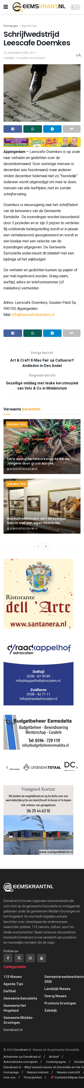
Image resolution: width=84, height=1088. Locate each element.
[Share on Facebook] (13, 129)
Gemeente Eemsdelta (20, 998)
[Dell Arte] (39, 593)
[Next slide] (77, 767)
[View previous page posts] (38, 546)
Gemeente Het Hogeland (15, 1008)
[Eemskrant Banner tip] (42, 141)
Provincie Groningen (60, 1003)
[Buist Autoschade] (39, 670)
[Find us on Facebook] (8, 958)
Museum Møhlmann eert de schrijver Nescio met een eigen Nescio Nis (36, 520)
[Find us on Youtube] (41, 958)
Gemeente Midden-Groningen (19, 1020)
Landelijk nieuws (57, 988)
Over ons (9, 1077)
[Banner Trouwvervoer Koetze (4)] (39, 819)
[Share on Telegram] (52, 129)
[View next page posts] (46, 546)
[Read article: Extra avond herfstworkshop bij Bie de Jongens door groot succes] (42, 446)
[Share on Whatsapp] (32, 129)
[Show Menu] (6, 7)
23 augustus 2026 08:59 (23, 469)
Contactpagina (56, 1062)
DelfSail (10, 991)
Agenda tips (29, 26)
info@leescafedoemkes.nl (33, 315)
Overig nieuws (55, 996)
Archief (54, 1056)
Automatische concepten (21, 1062)
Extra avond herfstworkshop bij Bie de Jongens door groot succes (38, 461)
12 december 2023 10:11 (20, 53)
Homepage (11, 26)
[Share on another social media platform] (71, 129)
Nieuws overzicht (68, 1072)
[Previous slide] (7, 767)
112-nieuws (13, 976)
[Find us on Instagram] (30, 958)
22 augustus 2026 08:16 (23, 528)
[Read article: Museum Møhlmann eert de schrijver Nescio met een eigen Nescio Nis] (42, 506)
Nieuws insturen (38, 1072)
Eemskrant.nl (13, 1029)
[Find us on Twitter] (19, 958)
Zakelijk (50, 1010)
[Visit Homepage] (39, 6)
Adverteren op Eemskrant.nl (22, 1056)
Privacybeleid (33, 1077)
